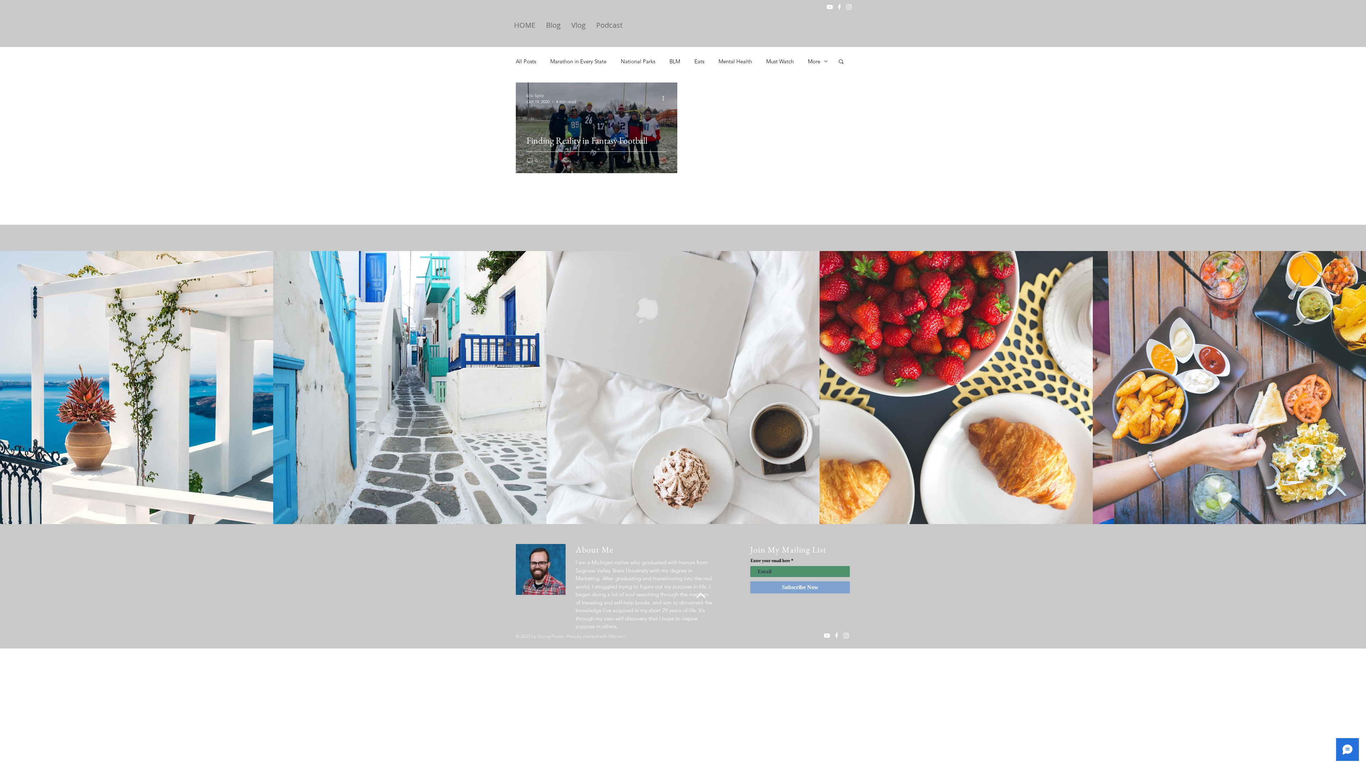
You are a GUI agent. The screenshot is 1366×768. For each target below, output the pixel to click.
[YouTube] (829, 7)
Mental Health (735, 61)
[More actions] (665, 98)
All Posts (526, 61)
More (814, 61)
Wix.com (617, 636)
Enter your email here (770, 561)
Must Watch (780, 61)
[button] (841, 62)
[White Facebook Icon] (839, 7)
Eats (699, 61)
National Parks (638, 61)
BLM (674, 61)
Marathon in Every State (578, 61)
